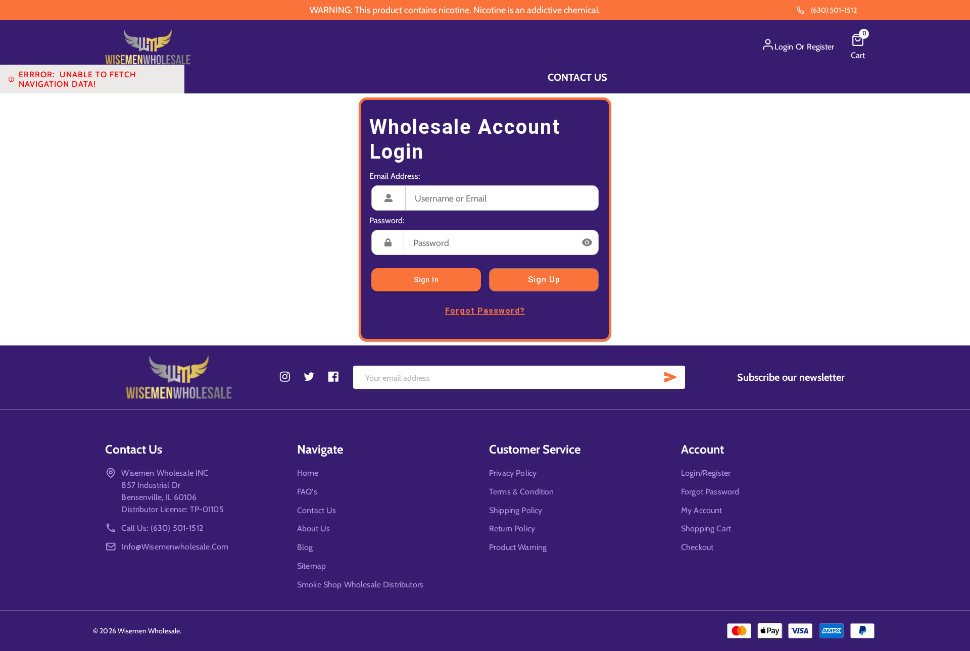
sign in (426, 280)
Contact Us (577, 77)
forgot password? (485, 311)
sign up (544, 279)
